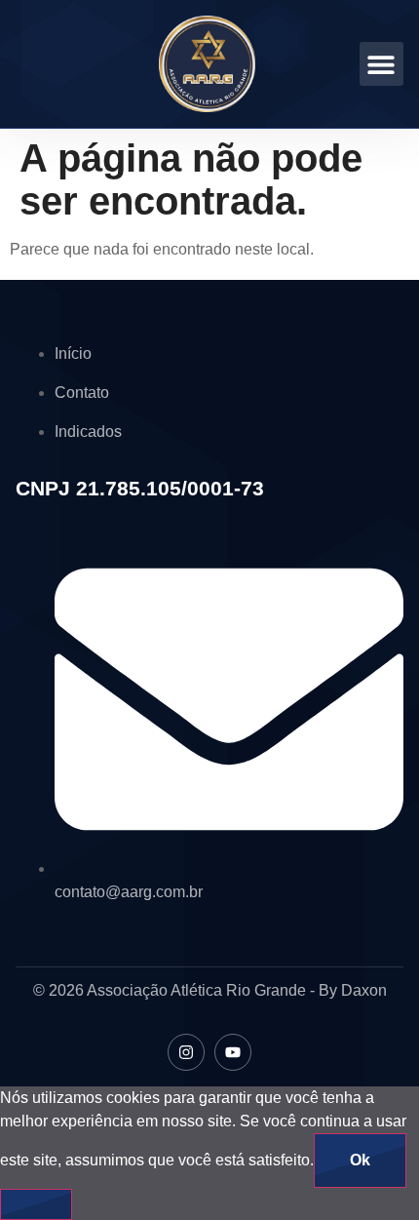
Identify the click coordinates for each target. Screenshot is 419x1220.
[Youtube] (232, 1052)
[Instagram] (186, 1052)
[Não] (36, 1204)
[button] (381, 64)
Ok (360, 1160)
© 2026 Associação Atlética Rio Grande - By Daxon (210, 990)
